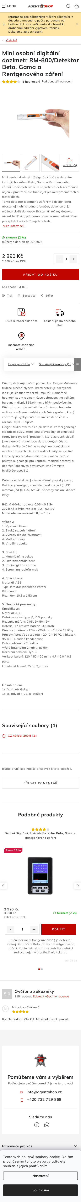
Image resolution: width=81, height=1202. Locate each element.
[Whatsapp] (46, 1124)
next (77, 886)
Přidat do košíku (40, 274)
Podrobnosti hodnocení (57, 81)
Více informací (13, 226)
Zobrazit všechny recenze (51, 996)
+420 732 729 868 (44, 1099)
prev (3, 886)
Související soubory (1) (55, 364)
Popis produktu (19, 364)
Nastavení (40, 1176)
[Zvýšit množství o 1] (73, 259)
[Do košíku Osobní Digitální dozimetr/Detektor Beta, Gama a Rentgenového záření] (58, 929)
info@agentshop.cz (44, 1092)
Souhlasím (40, 1190)
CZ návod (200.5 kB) (22, 735)
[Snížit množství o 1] (59, 259)
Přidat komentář (40, 783)
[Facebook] (36, 1124)
